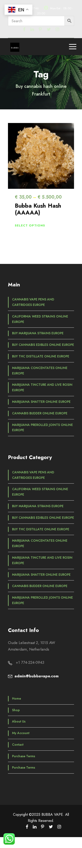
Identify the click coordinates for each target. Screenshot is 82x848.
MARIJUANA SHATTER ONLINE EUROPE (41, 401)
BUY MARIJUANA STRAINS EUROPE (38, 333)
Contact (17, 744)
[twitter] (49, 29)
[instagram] (57, 29)
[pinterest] (40, 29)
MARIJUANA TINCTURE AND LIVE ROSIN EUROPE (42, 387)
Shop (16, 710)
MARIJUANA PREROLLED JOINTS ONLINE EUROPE (42, 428)
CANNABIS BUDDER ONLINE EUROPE (39, 413)
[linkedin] (32, 29)
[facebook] (24, 29)
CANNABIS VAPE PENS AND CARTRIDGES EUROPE (33, 302)
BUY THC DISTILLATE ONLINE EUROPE (40, 356)
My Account (20, 733)
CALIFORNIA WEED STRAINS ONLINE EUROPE (40, 319)
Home (16, 698)
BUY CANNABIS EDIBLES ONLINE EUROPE (43, 344)
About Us (19, 721)
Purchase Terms (23, 756)
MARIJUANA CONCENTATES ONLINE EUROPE (39, 371)
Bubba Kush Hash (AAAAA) (38, 209)
